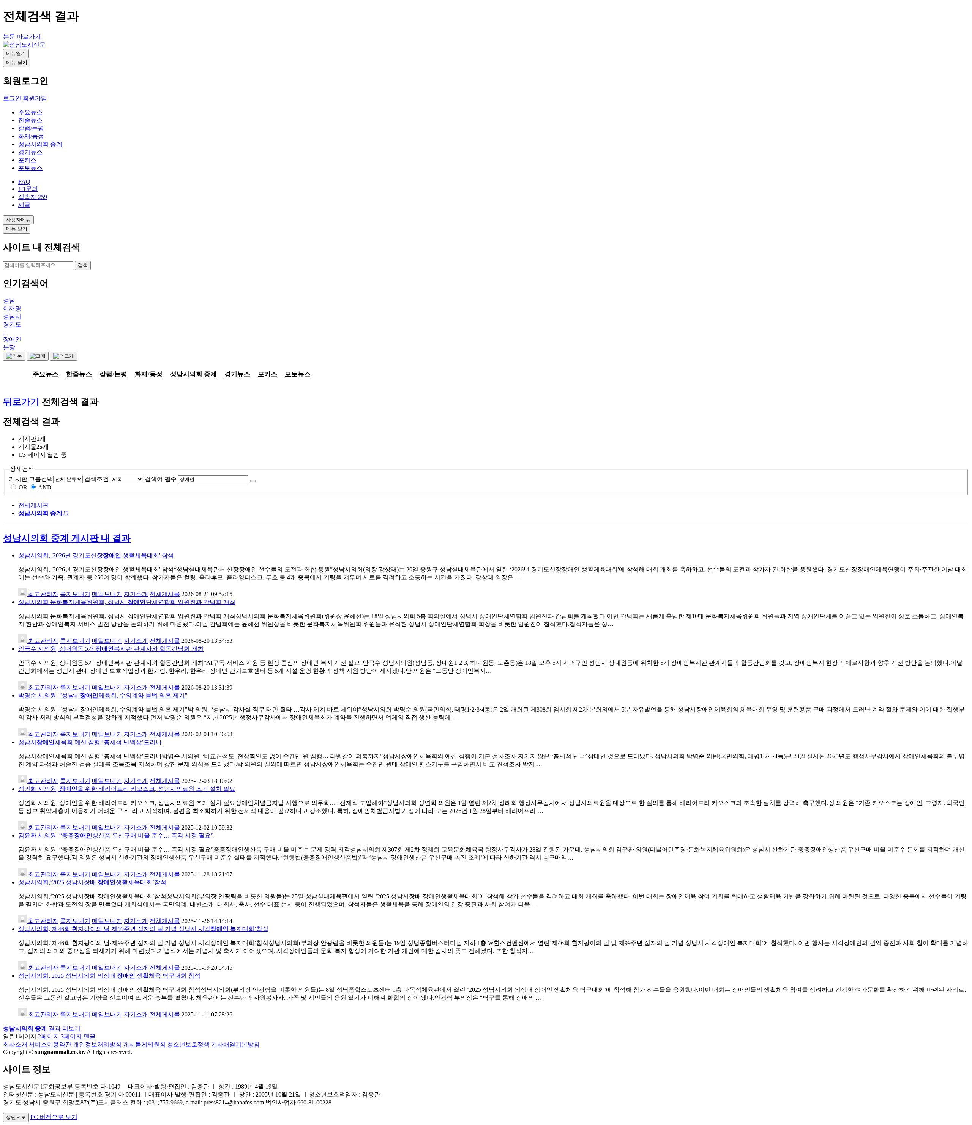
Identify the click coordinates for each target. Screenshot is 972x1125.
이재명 (12, 308)
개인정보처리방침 (97, 1044)
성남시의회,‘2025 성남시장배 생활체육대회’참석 (92, 882)
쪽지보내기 (75, 594)
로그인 (12, 98)
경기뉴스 (30, 152)
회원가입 (35, 98)
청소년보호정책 (188, 1044)
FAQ (24, 181)
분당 (9, 347)
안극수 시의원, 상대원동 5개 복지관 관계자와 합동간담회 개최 (111, 648)
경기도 (12, 324)
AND (45, 487)
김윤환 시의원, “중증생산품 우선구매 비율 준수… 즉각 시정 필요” (115, 835)
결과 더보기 (41, 1028)
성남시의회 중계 (40, 144)
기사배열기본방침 (235, 1044)
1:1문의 (28, 189)
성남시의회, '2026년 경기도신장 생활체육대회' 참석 (96, 555)
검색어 (161, 479)
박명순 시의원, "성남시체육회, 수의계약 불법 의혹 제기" (103, 695)
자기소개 (136, 594)
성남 (9, 300)
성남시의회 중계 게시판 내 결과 (67, 538)
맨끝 (90, 1036)
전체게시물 (165, 594)
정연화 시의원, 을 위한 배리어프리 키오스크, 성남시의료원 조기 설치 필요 (126, 789)
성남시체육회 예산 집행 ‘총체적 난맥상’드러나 (90, 742)
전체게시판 (33, 505)
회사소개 (15, 1044)
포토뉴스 (30, 168)
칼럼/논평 (31, 128)
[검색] (253, 481)
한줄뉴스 (30, 120)
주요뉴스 (30, 112)
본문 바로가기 (22, 36)
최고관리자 (42, 594)
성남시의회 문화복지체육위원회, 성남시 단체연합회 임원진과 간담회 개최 (126, 602)
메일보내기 (107, 594)
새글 (24, 205)
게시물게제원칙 (144, 1044)
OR (23, 487)
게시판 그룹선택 (31, 479)
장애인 (12, 339)
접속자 (32, 197)
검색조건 (96, 479)
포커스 (27, 160)
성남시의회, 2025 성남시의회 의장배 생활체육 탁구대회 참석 (109, 975)
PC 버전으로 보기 (53, 1117)
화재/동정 (31, 136)
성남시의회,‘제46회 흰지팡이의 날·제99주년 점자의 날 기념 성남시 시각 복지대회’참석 (143, 929)
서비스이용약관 (50, 1044)
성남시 (12, 316)
